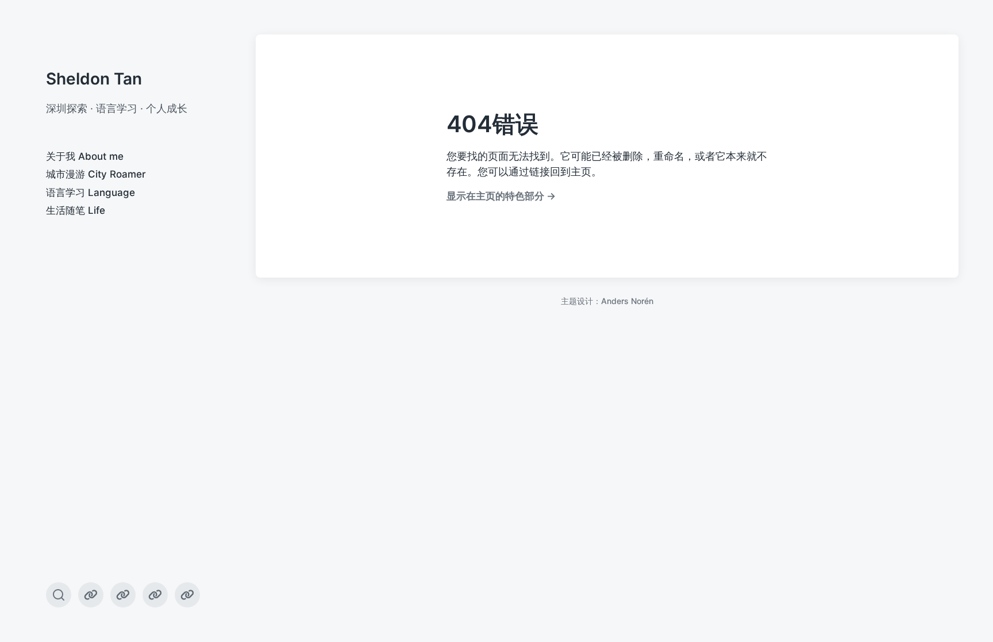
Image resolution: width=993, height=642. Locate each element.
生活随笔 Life (75, 210)
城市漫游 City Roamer (96, 174)
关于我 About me (85, 156)
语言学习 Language (90, 192)
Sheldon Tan (94, 79)
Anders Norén (627, 301)
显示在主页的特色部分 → (501, 196)
